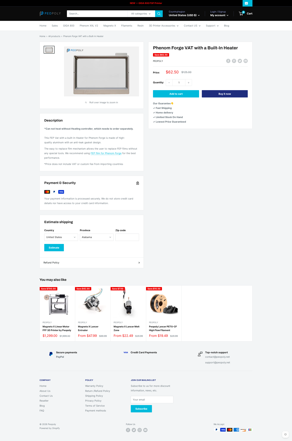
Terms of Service (95, 405)
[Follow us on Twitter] (134, 430)
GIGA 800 (68, 25)
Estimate (54, 247)
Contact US (190, 25)
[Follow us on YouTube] (145, 430)
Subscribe (141, 408)
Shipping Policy (94, 395)
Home (43, 25)
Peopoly (158, 61)
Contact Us (46, 395)
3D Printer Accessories (162, 25)
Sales (55, 25)
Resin (140, 25)
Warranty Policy (94, 385)
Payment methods (95, 410)
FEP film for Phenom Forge (106, 153)
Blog (226, 25)
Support (210, 25)
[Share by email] (245, 61)
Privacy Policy (93, 400)
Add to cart (176, 93)
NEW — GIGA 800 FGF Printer (146, 3)
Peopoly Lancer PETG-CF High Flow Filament (163, 328)
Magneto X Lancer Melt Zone (126, 328)
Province (85, 230)
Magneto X (109, 25)
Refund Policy (51, 262)
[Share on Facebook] (228, 61)
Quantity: (158, 82)
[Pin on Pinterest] (234, 61)
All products (54, 36)
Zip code (120, 230)
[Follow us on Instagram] (139, 430)
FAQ (42, 410)
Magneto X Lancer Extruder (88, 328)
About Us (45, 390)
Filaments (126, 25)
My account (218, 15)
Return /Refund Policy (97, 390)
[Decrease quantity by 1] (169, 82)
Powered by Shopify (50, 428)
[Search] (159, 13)
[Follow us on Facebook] (128, 430)
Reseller (44, 400)
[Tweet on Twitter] (240, 61)
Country (49, 230)
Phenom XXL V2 (89, 25)
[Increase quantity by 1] (188, 82)
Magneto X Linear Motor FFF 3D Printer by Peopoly (57, 328)
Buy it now (225, 93)
